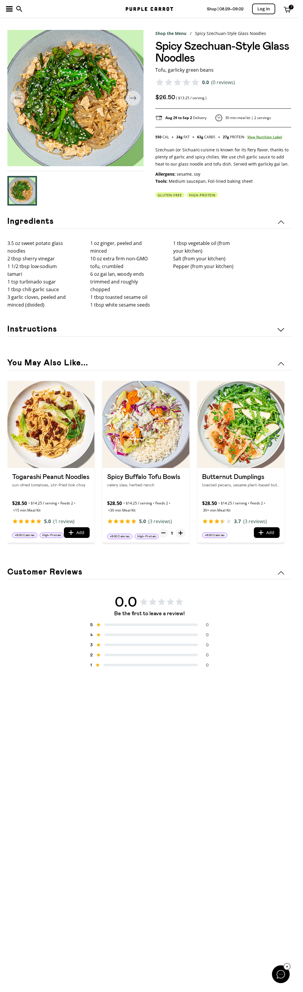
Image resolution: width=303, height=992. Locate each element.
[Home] (149, 9)
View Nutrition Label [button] (264, 137)
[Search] (19, 9)
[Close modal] (281, 974)
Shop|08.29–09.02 (225, 9)
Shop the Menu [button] (170, 33)
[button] (22, 191)
